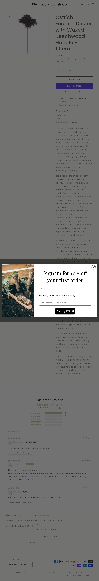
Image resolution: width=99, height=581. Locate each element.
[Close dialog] (94, 267)
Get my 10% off (65, 311)
